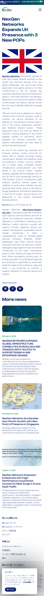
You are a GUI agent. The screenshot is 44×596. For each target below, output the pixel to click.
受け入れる (10, 589)
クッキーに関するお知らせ (14, 554)
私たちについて (9, 522)
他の (4, 558)
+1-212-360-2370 (27, 1)
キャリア (6, 534)
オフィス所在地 (9, 530)
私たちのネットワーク (12, 526)
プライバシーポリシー (12, 546)
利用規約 (6, 550)
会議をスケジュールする (8, 1)
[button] (39, 10)
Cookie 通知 (27, 582)
